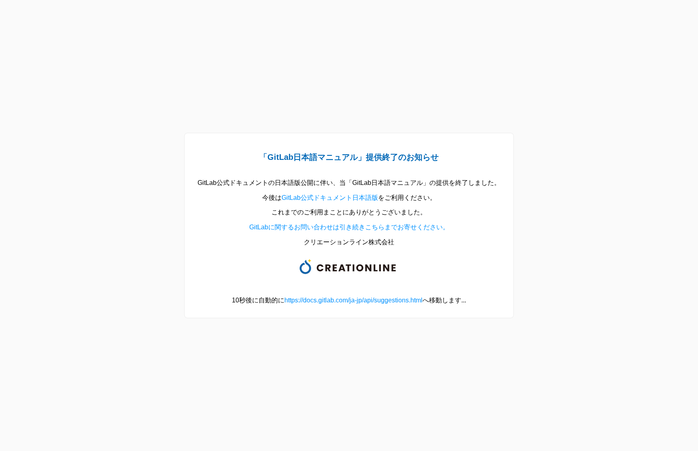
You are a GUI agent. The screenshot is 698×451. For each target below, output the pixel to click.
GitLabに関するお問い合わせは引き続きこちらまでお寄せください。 (349, 227)
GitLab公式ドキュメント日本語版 (330, 197)
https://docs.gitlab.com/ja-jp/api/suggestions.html (353, 300)
